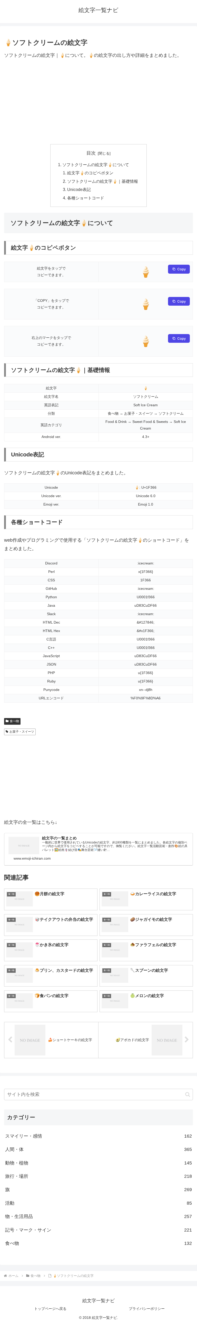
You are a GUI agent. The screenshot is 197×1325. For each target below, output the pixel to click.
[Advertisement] (98, 102)
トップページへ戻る (50, 1309)
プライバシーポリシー (147, 1309)
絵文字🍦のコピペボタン (90, 172)
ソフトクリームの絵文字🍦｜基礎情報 (102, 181)
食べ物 (14, 721)
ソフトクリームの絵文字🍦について (95, 164)
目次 (91, 153)
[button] (187, 1094)
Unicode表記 (79, 189)
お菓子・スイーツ (21, 731)
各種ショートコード (85, 198)
